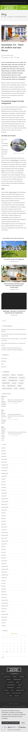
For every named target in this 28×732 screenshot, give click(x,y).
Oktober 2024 (4, 504)
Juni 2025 (3, 481)
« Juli (2, 657)
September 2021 (4, 605)
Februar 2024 (4, 526)
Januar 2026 (4, 462)
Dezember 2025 (4, 465)
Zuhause (22, 388)
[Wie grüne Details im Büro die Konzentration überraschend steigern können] (4, 416)
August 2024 (4, 510)
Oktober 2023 (4, 538)
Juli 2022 (3, 580)
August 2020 (4, 620)
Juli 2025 (3, 479)
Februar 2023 (4, 560)
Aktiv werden (4, 358)
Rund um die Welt (7, 388)
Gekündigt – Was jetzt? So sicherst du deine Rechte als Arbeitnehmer (14, 312)
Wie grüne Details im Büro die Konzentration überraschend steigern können (16, 416)
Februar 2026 (4, 459)
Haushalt (22, 377)
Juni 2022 (3, 583)
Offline (14, 383)
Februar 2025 (4, 493)
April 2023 (3, 555)
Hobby (4, 380)
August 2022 (4, 577)
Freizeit (4, 377)
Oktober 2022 (4, 572)
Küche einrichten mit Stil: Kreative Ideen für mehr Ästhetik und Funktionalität (14, 285)
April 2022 (3, 589)
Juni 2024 (3, 515)
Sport (15, 388)
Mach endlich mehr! (8, 55)
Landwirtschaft (12, 380)
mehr (23, 722)
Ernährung (3, 361)
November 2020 (4, 614)
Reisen (19, 385)
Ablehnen (5, 722)
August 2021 (4, 608)
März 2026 (3, 456)
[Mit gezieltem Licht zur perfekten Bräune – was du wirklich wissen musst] (4, 433)
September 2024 (4, 507)
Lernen (22, 380)
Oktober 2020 (4, 617)
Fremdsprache (13, 377)
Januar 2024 (4, 529)
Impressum (11, 703)
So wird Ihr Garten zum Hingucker (14, 259)
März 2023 (3, 557)
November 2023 (4, 535)
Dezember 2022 (4, 566)
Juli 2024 (3, 512)
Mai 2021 (3, 611)
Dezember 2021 (4, 600)
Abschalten (5, 375)
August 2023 (4, 543)
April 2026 (3, 453)
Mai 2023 (3, 552)
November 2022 (4, 569)
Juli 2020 (3, 622)
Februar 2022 (4, 594)
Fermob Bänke (14, 160)
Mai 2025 (3, 484)
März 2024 (3, 524)
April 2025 (3, 487)
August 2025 (4, 476)
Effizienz (20, 375)
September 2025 (4, 473)
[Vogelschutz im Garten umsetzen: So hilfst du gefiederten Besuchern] (4, 401)
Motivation (3, 366)
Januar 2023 (4, 563)
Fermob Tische (12, 192)
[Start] (1, 16)
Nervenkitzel (6, 383)
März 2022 (3, 591)
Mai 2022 (3, 586)
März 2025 (3, 490)
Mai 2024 (3, 518)
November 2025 (4, 467)
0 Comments (15, 403)
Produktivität (11, 385)
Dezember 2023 (4, 532)
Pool (3, 385)
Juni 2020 (3, 625)
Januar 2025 (4, 495)
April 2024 (3, 521)
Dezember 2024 (4, 498)
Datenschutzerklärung (16, 729)
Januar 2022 (4, 597)
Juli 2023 (3, 546)
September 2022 (4, 574)
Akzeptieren (15, 722)
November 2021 (4, 603)
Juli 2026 (3, 448)
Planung (21, 383)
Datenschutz (16, 703)
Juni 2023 (3, 549)
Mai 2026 (3, 450)
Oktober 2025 (4, 470)
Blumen (13, 375)
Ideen (18, 57)
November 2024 (4, 501)
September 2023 (4, 541)
